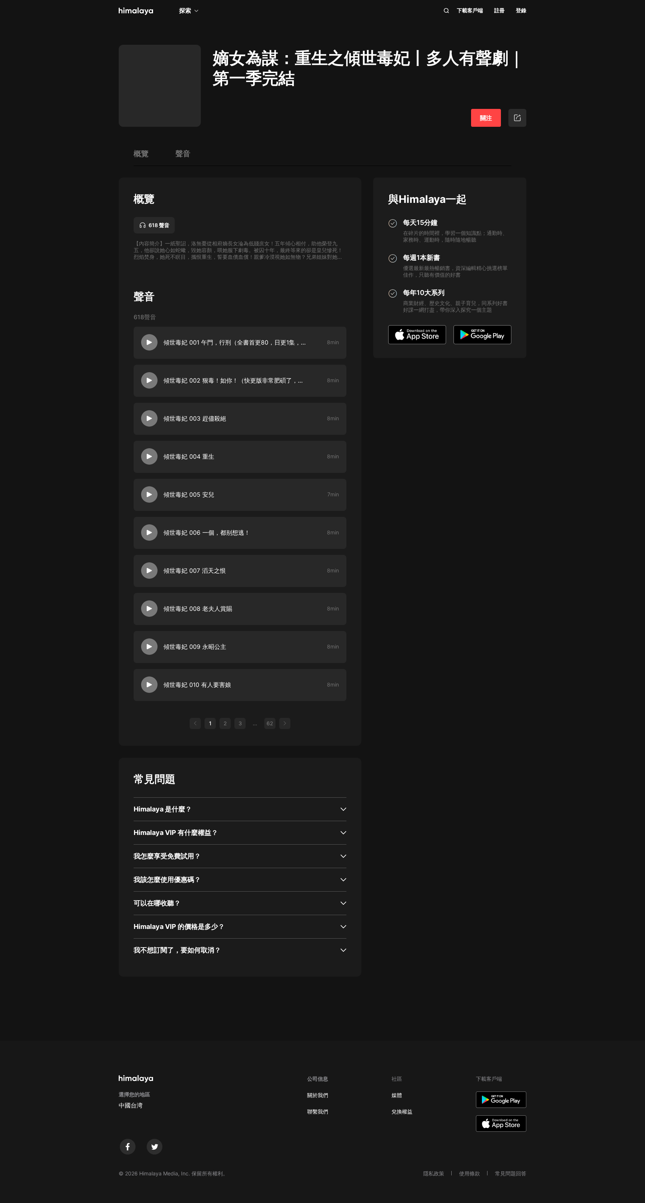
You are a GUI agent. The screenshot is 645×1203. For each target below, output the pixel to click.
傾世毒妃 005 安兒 (188, 494)
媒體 (397, 1095)
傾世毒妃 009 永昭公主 (194, 646)
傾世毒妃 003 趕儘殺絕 (194, 418)
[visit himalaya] (136, 11)
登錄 (521, 10)
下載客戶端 (470, 10)
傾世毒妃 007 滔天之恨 (194, 570)
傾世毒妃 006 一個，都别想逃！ (206, 532)
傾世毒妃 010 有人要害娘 (197, 684)
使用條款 (469, 1173)
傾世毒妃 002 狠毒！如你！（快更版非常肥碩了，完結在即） (234, 380)
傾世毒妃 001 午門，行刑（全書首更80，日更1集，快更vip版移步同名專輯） (234, 342)
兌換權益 (402, 1111)
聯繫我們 (317, 1111)
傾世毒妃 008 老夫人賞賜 (197, 608)
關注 (486, 118)
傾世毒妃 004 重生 (188, 456)
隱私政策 (433, 1173)
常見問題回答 (510, 1173)
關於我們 (317, 1095)
